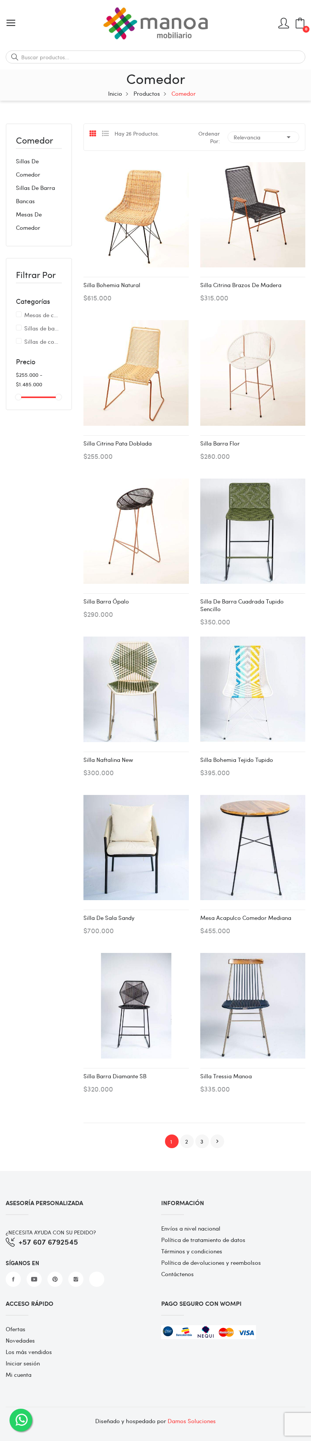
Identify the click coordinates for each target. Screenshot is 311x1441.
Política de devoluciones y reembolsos (211, 1262)
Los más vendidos (29, 1352)
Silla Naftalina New (108, 759)
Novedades (20, 1340)
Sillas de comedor (28, 168)
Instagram (75, 1279)
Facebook (13, 1279)
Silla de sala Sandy (109, 917)
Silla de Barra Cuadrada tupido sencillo (242, 605)
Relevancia (263, 137)
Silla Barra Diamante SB (114, 1076)
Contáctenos (177, 1274)
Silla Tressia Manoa (226, 1076)
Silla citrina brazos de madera (240, 285)
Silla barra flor (220, 443)
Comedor (34, 141)
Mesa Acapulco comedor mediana (245, 917)
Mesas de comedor (29, 221)
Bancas (25, 201)
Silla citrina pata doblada (117, 443)
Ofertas (15, 1329)
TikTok (96, 1279)
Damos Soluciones (192, 1421)
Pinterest (55, 1279)
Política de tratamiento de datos (203, 1239)
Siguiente (217, 1141)
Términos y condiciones (191, 1251)
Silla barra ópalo (106, 601)
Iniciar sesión (23, 1363)
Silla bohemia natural (111, 285)
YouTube (34, 1279)
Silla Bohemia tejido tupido (236, 759)
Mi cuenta (18, 1374)
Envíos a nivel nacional (190, 1228)
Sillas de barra (35, 187)
